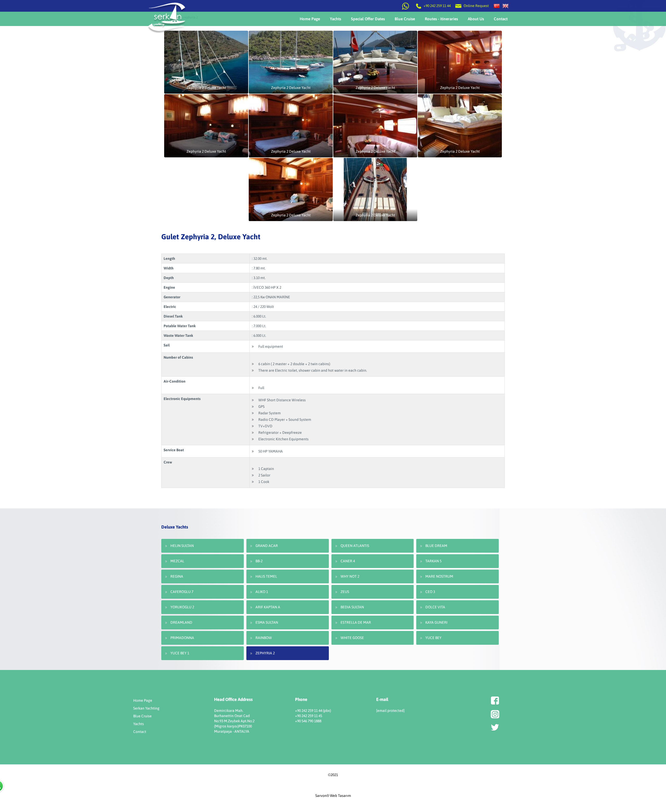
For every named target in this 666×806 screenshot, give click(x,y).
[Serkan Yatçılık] (496, 6)
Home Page (142, 700)
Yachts (138, 724)
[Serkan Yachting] (505, 6)
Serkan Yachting (146, 708)
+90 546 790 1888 (308, 721)
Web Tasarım (340, 796)
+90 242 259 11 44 (437, 6)
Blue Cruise (142, 716)
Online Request (476, 6)
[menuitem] (309, 18)
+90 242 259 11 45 (308, 716)
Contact (139, 732)
